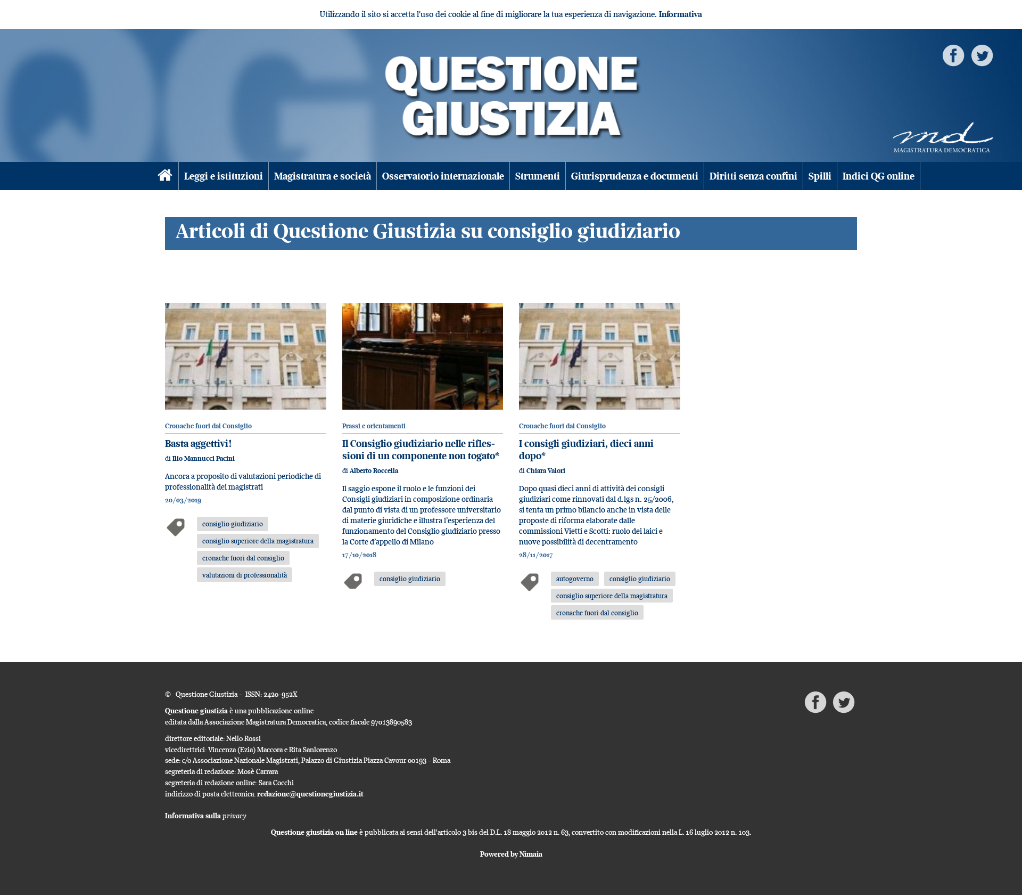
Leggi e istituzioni (223, 176)
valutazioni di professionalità (244, 575)
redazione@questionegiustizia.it (310, 794)
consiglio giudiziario (232, 523)
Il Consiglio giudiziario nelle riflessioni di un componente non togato (418, 449)
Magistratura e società (322, 176)
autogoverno (575, 578)
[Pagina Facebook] (953, 55)
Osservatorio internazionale (443, 176)
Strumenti (537, 176)
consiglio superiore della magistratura (258, 540)
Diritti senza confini (753, 176)
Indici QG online (878, 176)
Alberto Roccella (374, 471)
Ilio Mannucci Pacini (203, 458)
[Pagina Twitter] (982, 55)
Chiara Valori (545, 471)
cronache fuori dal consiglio (243, 558)
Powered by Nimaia (511, 854)
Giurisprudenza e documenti (634, 176)
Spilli (820, 176)
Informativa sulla (205, 815)
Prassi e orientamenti (374, 426)
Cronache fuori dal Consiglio (208, 426)
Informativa (680, 14)
